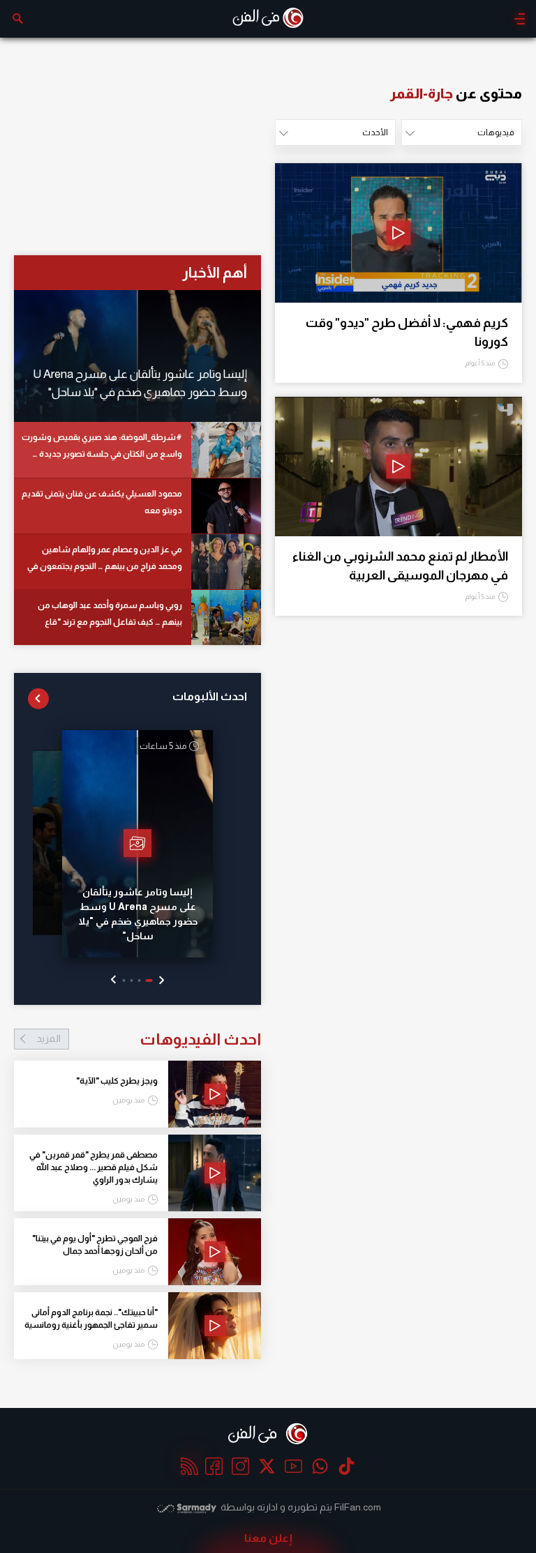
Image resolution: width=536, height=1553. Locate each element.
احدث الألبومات (209, 696)
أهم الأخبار (214, 272)
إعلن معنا (268, 1538)
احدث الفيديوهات (148, 1039)
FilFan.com (357, 1507)
